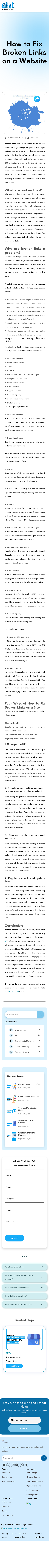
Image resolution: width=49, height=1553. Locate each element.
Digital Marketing (28, 1046)
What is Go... (11, 1361)
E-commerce (28, 1029)
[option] (24, 1349)
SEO (6, 941)
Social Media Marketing (28, 1040)
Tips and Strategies (28, 1052)
